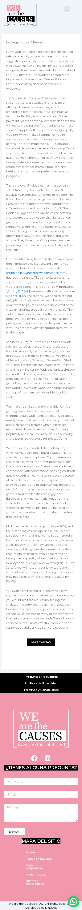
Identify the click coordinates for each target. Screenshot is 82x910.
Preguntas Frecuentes (41, 676)
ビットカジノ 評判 (18, 291)
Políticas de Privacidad (41, 683)
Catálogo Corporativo (34, 867)
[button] (67, 9)
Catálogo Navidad (39, 859)
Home (30, 852)
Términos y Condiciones (41, 690)
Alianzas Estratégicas (35, 882)
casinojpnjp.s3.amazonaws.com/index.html (36, 273)
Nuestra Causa (36, 874)
